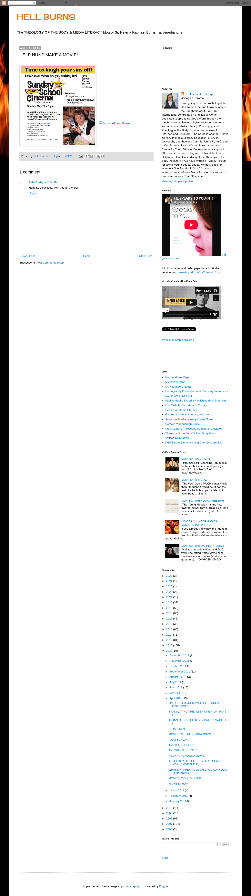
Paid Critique (37, 182)
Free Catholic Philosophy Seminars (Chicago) (193, 428)
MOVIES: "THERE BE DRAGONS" (190, 734)
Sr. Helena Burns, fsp (199, 94)
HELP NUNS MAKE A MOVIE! (187, 755)
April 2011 (176, 698)
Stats (165, 857)
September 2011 (180, 671)
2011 (169, 650)
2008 (169, 818)
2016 (169, 623)
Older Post (145, 255)
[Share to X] (95, 156)
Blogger (164, 886)
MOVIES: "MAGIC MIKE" (196, 458)
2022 (169, 591)
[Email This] (88, 156)
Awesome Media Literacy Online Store (189, 419)
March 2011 (177, 790)
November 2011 (179, 660)
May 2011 (175, 692)
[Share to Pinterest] (103, 156)
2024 (169, 581)
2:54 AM (52, 182)
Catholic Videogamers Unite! (183, 423)
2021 (169, 597)
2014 (169, 634)
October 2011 (178, 666)
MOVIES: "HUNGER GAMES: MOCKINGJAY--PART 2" (199, 523)
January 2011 (178, 801)
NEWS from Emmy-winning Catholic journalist (193, 442)
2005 (169, 829)
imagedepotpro (132, 886)
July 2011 (175, 682)
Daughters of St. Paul (178, 395)
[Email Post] (80, 156)
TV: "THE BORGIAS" (181, 744)
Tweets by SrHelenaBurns (178, 339)
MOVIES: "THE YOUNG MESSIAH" (203, 500)
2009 (169, 813)
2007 (169, 823)
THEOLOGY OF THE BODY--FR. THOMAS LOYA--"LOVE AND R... (195, 762)
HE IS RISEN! (177, 728)
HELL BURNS (46, 17)
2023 (169, 586)
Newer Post (27, 255)
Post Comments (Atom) (50, 262)
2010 (169, 807)
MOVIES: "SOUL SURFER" (185, 778)
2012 (169, 645)
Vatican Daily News (177, 437)
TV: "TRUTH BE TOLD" (183, 750)
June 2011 (176, 687)
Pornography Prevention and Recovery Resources (196, 391)
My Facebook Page (177, 377)
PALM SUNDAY (178, 739)
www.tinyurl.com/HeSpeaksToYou (199, 272)
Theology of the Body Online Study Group (191, 433)
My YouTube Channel (178, 386)
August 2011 (177, 676)
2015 (169, 629)
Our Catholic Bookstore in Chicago (186, 405)
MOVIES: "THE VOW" (194, 479)
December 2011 (179, 655)
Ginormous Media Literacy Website (187, 414)
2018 (169, 613)
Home (87, 255)
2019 (169, 607)
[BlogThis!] (91, 156)
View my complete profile (177, 181)
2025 (169, 575)
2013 (169, 639)
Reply (32, 193)
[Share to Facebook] (99, 156)
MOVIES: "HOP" (179, 783)
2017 (169, 618)
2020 (169, 602)
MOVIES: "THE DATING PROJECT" (203, 545)
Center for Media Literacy (181, 410)
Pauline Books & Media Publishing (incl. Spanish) (195, 400)
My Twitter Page (175, 381)
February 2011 (178, 795)
